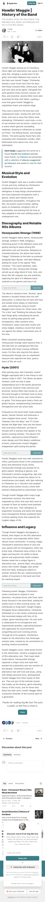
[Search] (41, 783)
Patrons (24, 157)
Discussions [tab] (19, 783)
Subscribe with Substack (24, 867)
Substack (11, 897)
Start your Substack (16, 891)
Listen (40, 30)
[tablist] (12, 754)
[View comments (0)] (12, 37)
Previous (9, 739)
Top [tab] (4, 783)
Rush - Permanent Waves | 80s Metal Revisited (17, 791)
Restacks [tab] (17, 755)
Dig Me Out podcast (20, 154)
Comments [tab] (7, 755)
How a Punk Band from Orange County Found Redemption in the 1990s (15, 818)
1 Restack (25, 723)
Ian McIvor (15, 803)
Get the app (34, 891)
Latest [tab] (10, 783)
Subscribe (31, 3)
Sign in (40, 3)
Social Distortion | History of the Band (15, 813)
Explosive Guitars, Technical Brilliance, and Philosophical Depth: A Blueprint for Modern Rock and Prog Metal (17, 797)
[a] (39, 793)
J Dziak (9, 29)
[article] (22, 798)
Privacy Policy (26, 877)
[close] (38, 824)
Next (37, 739)
